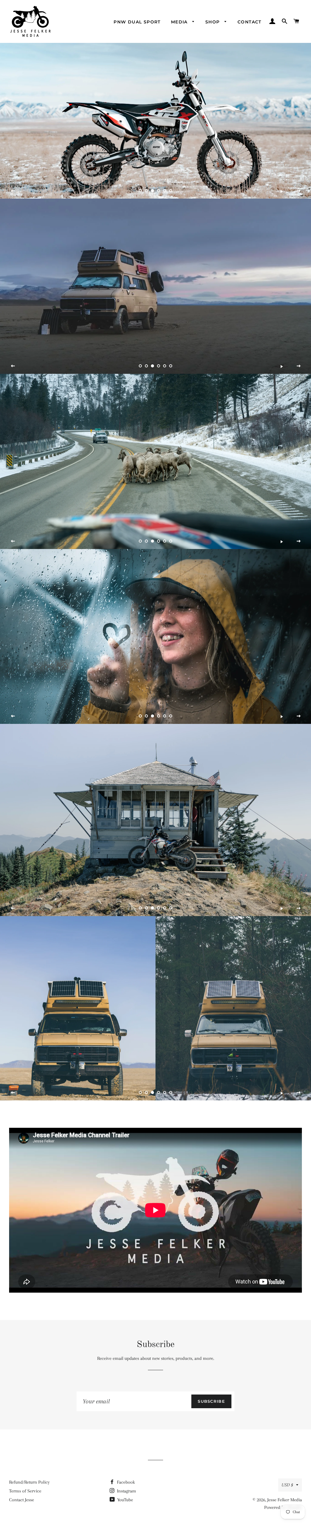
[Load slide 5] (165, 191)
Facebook (125, 1482)
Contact (249, 22)
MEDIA (180, 22)
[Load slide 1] (140, 191)
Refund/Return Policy (29, 1482)
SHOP (213, 22)
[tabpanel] (155, 121)
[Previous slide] (13, 191)
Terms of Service (25, 1491)
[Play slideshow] (281, 191)
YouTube (124, 1499)
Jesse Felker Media (284, 1499)
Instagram (126, 1491)
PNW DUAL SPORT (137, 22)
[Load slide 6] (171, 191)
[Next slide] (298, 191)
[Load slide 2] (146, 191)
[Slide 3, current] (152, 191)
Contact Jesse (21, 1499)
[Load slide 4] (159, 191)
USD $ (287, 1485)
